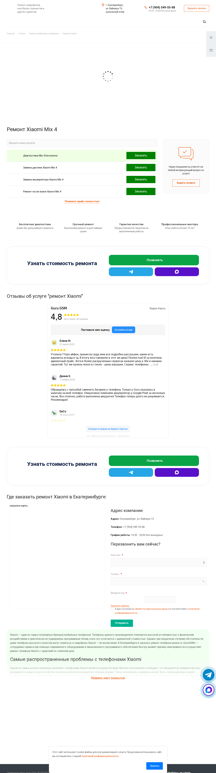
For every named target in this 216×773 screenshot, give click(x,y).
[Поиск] (204, 22)
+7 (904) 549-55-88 (162, 7)
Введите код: (119, 593)
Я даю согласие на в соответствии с (157, 611)
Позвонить (155, 260)
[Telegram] (131, 271)
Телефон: (116, 574)
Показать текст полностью (108, 677)
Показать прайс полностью (82, 201)
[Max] (177, 271)
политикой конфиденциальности (100, 756)
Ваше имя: (117, 555)
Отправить (122, 622)
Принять (154, 765)
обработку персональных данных (151, 609)
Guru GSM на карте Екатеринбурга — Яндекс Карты (108, 435)
